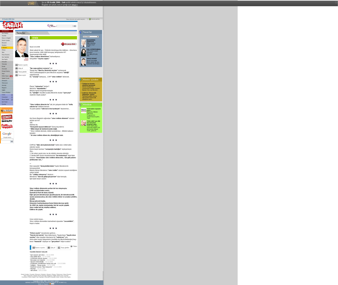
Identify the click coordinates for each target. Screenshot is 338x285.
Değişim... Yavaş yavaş (38, 265)
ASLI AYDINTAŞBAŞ (93, 49)
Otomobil (4, 68)
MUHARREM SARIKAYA (91, 40)
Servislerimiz (5, 31)
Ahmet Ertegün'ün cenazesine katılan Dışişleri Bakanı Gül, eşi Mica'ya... (91, 88)
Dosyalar (4, 61)
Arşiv (3, 73)
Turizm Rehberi (6, 92)
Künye (62, 277)
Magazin (4, 87)
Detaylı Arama (6, 71)
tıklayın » (75, 5)
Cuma (3, 94)
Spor (3, 52)
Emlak (3, 66)
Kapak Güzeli (37, 275)
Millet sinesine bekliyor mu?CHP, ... (91, 44)
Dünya (3, 50)
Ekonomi (4, 42)
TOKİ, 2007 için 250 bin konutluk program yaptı (93, 122)
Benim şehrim (95, 19)
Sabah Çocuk (5, 78)
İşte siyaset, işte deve (37, 255)
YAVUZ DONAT (92, 58)
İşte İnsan (4, 102)
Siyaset (5, 47)
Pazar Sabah (5, 99)
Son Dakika (5, 33)
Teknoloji (4, 64)
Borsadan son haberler (37, 260)
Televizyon (5, 83)
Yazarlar (4, 35)
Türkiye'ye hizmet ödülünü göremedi (88, 84)
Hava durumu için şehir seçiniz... (76, 19)
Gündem (4, 45)
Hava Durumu (6, 54)
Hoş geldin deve (35, 256)
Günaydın (4, 80)
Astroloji (4, 85)
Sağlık (3, 90)
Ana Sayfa (5, 59)
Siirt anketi (33, 270)
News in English (6, 38)
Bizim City (60, 275)
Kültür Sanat (5, 76)
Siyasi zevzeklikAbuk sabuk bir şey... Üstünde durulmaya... (93, 62)
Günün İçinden (6, 40)
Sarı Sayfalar (5, 57)
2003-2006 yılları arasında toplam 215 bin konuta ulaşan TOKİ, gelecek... (93, 128)
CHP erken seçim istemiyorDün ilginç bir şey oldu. (92, 53)
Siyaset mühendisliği (36, 262)
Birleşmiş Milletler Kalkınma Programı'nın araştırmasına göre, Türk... (93, 115)
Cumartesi (5, 97)
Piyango (33, 268)
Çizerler (4, 104)
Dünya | (54, 274)
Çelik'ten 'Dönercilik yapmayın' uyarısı (89, 93)
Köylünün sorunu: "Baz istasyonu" (41, 267)
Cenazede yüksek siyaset (38, 258)
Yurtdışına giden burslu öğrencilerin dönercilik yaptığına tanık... (89, 97)
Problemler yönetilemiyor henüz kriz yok (43, 263)
